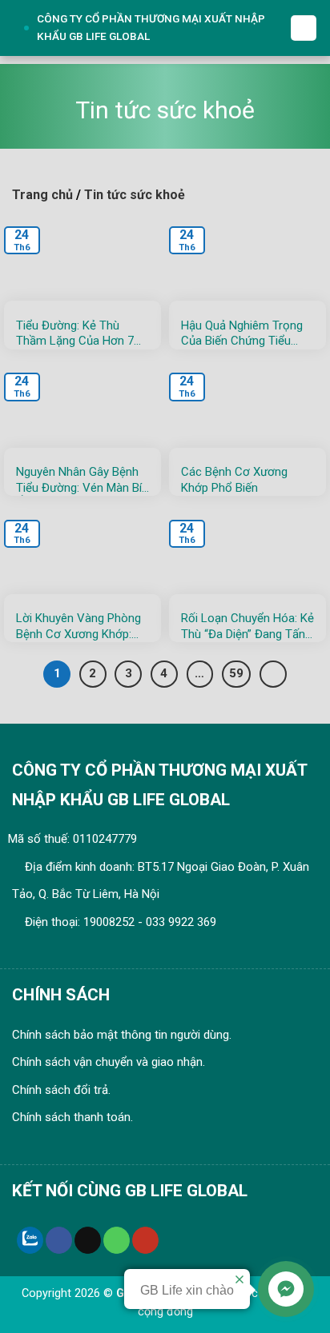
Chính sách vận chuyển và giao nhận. (108, 1062)
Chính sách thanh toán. (72, 1117)
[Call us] (116, 1240)
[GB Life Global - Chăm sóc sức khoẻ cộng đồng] (20, 28)
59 (236, 673)
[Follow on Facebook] (59, 1240)
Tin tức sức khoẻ (134, 194)
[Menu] (303, 28)
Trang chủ (42, 194)
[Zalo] (30, 1240)
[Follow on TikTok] (87, 1240)
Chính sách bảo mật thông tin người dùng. (121, 1035)
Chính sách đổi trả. (61, 1090)
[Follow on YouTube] (145, 1240)
